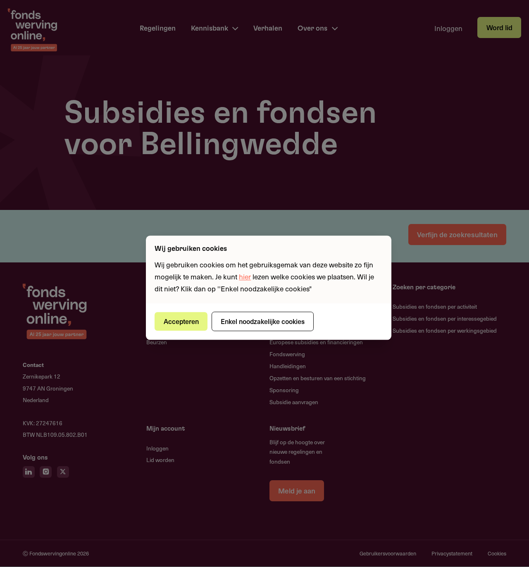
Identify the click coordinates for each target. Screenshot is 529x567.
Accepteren (181, 321)
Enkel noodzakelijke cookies (263, 321)
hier (245, 276)
